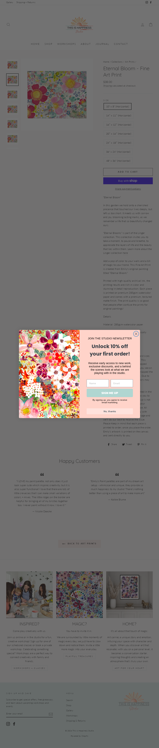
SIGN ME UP (109, 393)
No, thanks (110, 411)
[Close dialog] (136, 334)
